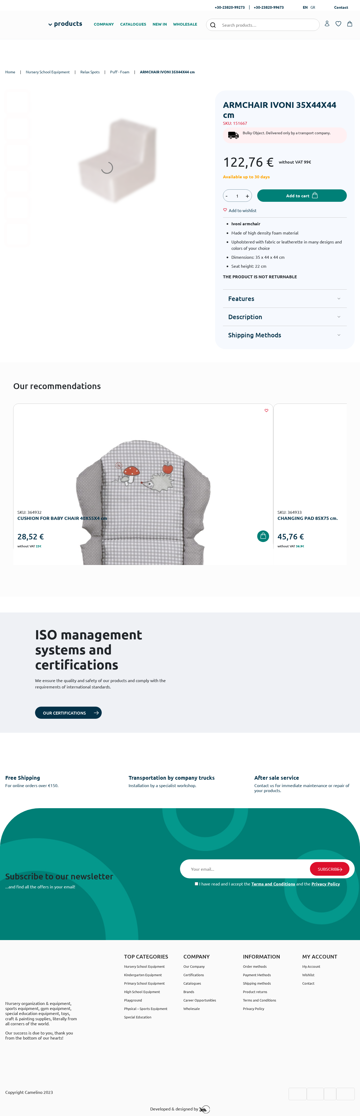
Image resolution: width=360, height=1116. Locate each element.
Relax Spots (90, 71)
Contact (341, 7)
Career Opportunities (199, 1000)
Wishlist (308, 975)
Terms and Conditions (273, 884)
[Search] (213, 24)
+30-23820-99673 (269, 7)
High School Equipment (142, 991)
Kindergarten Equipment (143, 975)
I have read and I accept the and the (269, 884)
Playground (133, 1000)
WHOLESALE (185, 24)
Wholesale (191, 1008)
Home (10, 71)
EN (305, 7)
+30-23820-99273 (230, 7)
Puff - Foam (119, 71)
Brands (188, 991)
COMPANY (104, 24)
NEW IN (160, 24)
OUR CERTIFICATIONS (64, 713)
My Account (311, 966)
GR (312, 7)
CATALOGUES (133, 24)
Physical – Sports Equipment (145, 1008)
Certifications (193, 975)
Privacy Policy (326, 884)
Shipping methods (257, 983)
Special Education (137, 1017)
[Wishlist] (266, 410)
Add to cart (297, 195)
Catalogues (192, 983)
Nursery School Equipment (48, 71)
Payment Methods (257, 975)
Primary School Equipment (144, 983)
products (68, 23)
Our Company (194, 966)
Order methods (255, 966)
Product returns (255, 991)
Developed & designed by (174, 1108)
